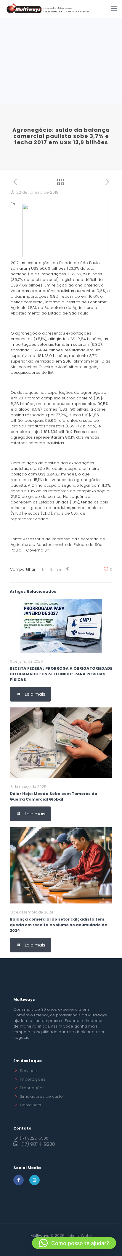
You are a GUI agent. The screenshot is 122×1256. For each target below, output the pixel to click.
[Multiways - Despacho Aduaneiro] (48, 8)
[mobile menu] (114, 9)
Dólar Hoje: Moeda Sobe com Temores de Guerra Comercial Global (53, 796)
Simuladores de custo (41, 1096)
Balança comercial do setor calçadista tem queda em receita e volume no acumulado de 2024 (58, 924)
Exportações (32, 1088)
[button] (74, 1243)
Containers (30, 1105)
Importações (32, 1079)
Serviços (28, 1071)
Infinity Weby (80, 1235)
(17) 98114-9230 (38, 1144)
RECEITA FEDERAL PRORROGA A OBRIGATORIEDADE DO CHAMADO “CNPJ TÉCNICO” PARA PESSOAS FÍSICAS (61, 674)
